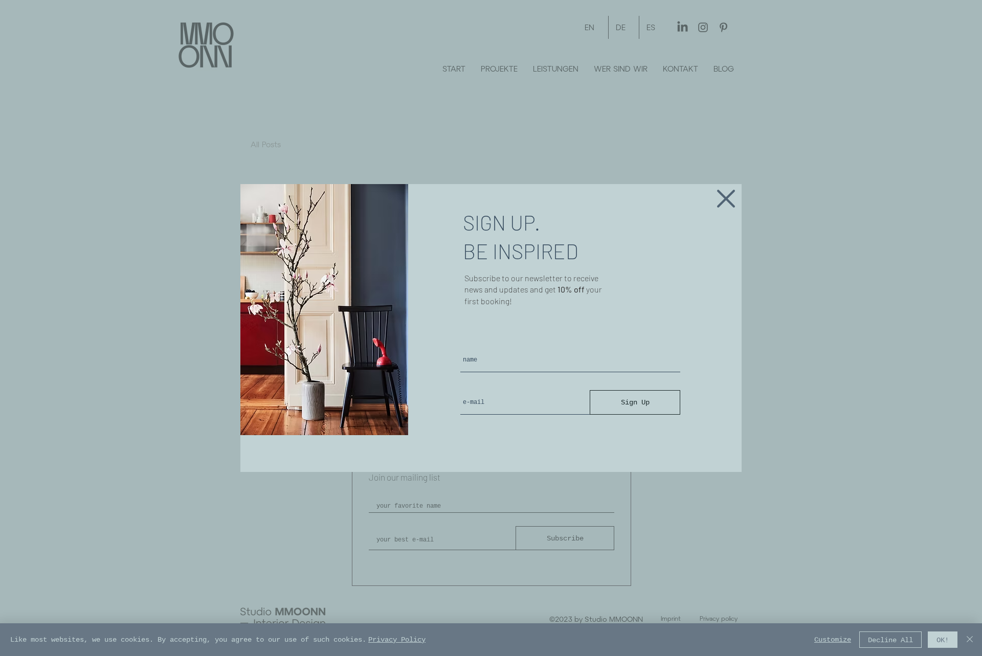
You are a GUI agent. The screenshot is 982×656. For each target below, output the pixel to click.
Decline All (890, 640)
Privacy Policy (397, 639)
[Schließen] (970, 639)
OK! (942, 640)
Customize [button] (832, 639)
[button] (726, 198)
